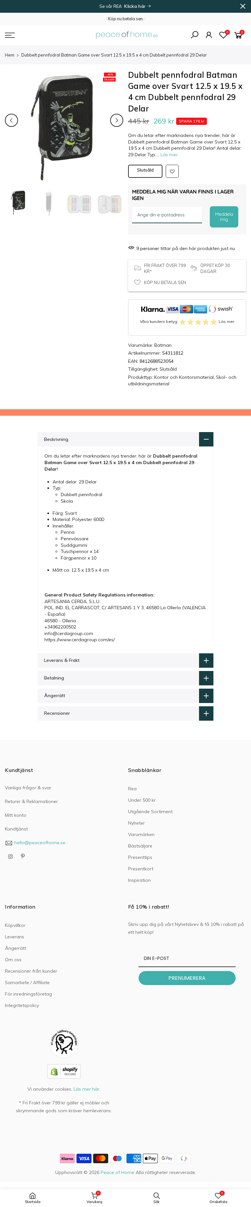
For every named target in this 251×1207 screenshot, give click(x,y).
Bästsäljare (140, 846)
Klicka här (135, 6)
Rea (132, 789)
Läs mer (168, 155)
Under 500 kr (142, 800)
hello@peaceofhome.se (39, 843)
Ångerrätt (15, 948)
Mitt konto (15, 815)
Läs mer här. (87, 1089)
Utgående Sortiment (150, 811)
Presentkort (140, 869)
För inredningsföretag (28, 994)
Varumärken (141, 834)
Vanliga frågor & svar (28, 788)
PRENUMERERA (187, 978)
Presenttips (140, 857)
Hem (9, 55)
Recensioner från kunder (31, 971)
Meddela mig (224, 217)
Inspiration (139, 880)
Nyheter (136, 823)
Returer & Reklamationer (31, 801)
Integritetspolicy (22, 1005)
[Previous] (11, 120)
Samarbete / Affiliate (27, 982)
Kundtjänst (16, 829)
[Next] (116, 120)
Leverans (14, 937)
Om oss (13, 960)
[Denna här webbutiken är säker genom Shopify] (64, 1071)
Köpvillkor (15, 925)
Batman (163, 345)
